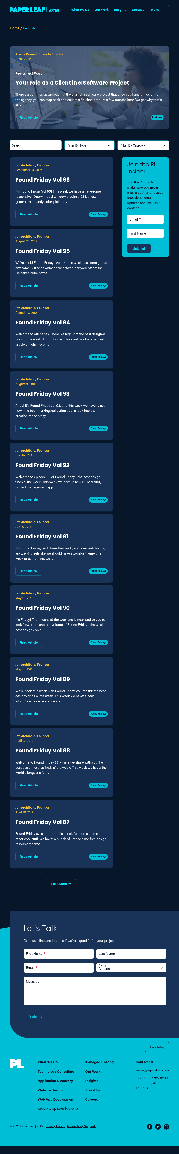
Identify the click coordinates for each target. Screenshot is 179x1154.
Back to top (157, 1047)
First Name (137, 233)
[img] (17, 1064)
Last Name (108, 953)
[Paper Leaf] (17, 1067)
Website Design (50, 1090)
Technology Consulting (56, 1071)
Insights (120, 10)
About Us (92, 1090)
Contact (138, 10)
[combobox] (90, 145)
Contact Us (144, 1062)
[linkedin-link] (158, 1127)
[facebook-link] (149, 1127)
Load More (59, 884)
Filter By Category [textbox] (133, 145)
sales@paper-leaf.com (152, 1070)
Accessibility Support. (81, 1126)
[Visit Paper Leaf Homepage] (34, 9)
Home (14, 28)
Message (34, 981)
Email (135, 219)
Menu (155, 10)
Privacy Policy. (55, 1126)
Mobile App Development (58, 1108)
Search (17, 145)
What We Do (80, 10)
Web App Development (56, 1099)
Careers (91, 1099)
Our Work (102, 10)
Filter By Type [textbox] (76, 145)
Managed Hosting (99, 1062)
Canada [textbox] (104, 968)
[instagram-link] (166, 1127)
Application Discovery (55, 1080)
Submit (139, 248)
